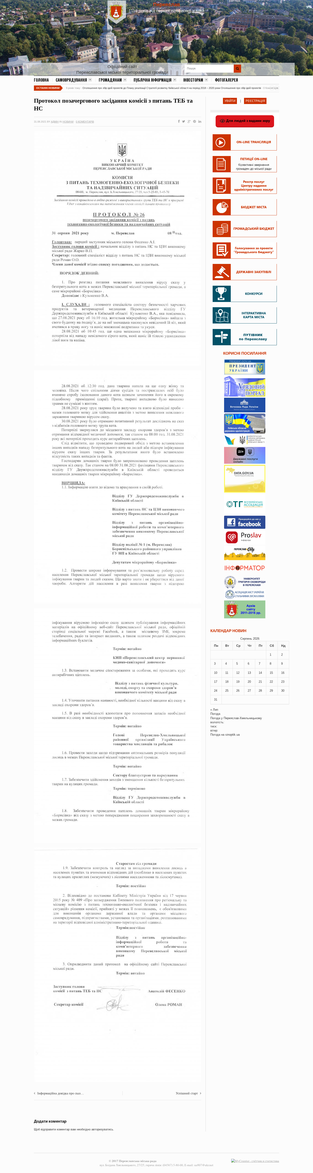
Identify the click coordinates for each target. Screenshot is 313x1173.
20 (249, 681)
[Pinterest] (193, 121)
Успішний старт (187, 1093)
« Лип (214, 709)
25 (226, 690)
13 (249, 672)
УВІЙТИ (230, 101)
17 (215, 681)
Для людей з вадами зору (247, 121)
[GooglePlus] (188, 121)
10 (215, 672)
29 (271, 690)
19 (237, 681)
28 (260, 690)
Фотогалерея (226, 80)
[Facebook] (178, 121)
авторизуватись (102, 1129)
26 (237, 690)
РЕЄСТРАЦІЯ (255, 101)
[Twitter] (182, 121)
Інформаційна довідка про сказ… (60, 1093)
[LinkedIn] (199, 121)
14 (260, 672)
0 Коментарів (85, 121)
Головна (41, 80)
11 (226, 672)
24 (215, 690)
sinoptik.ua (232, 734)
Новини (68, 121)
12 (237, 672)
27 (249, 690)
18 (226, 681)
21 (260, 681)
